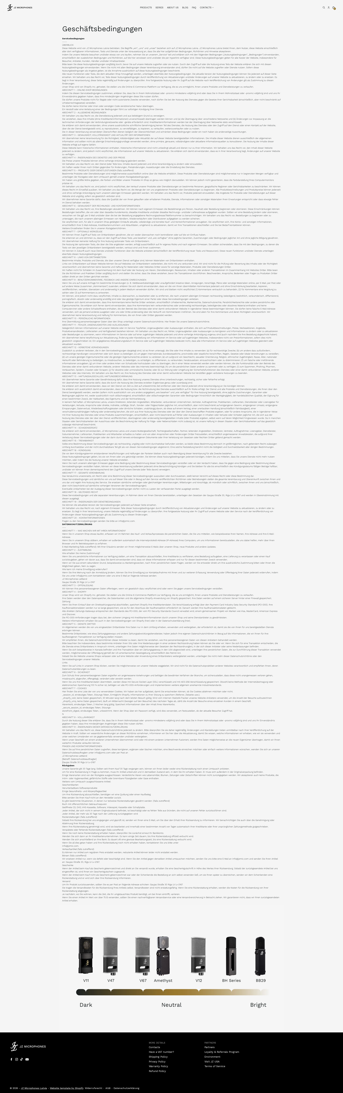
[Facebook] (11, 1059)
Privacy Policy (157, 1061)
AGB (107, 1088)
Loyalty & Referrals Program (221, 1051)
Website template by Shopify (66, 1088)
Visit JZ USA (212, 1061)
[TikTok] (21, 1059)
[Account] (328, 7)
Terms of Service (214, 1066)
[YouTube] (27, 1059)
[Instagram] (16, 1059)
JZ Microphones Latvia (34, 1088)
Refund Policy (157, 1071)
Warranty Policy (158, 1066)
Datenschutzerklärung (126, 1088)
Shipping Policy (158, 1056)
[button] (207, 7)
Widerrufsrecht (93, 1088)
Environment (212, 1056)
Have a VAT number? (161, 1051)
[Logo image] (20, 7)
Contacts (154, 1047)
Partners (209, 1047)
